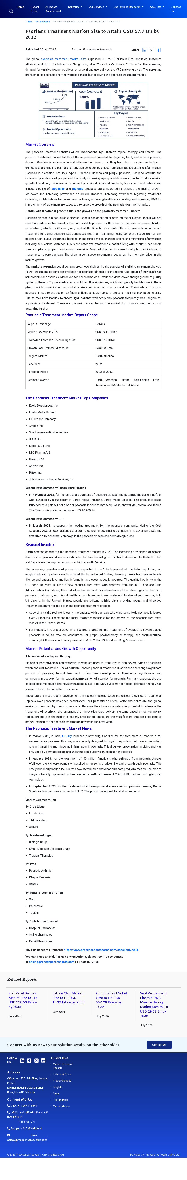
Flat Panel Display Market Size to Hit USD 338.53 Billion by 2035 (23, 1000)
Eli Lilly (67, 736)
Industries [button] (74, 7)
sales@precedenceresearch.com (51, 962)
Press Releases (62, 1080)
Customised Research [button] (127, 7)
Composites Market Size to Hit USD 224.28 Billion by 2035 (111, 1000)
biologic (77, 188)
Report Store (35, 9)
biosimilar (58, 188)
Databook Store (62, 1074)
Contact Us (176, 9)
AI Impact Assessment (53, 9)
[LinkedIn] (145, 50)
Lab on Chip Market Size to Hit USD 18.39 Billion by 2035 (68, 998)
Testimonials (60, 1099)
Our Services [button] (97, 7)
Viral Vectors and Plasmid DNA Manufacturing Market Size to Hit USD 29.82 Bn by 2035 (154, 1004)
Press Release (42, 21)
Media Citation (61, 1106)
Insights (57, 1087)
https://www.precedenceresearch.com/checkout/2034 (101, 950)
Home (20, 7)
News (56, 1093)
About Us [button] (156, 7)
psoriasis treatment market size (63, 59)
